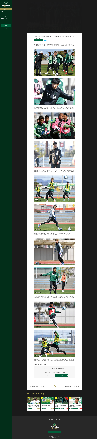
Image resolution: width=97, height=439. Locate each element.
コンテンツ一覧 (5, 9)
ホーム (3, 11)
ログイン (6, 28)
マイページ (4, 16)
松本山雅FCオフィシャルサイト (55, 431)
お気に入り (4, 13)
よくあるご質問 (5, 20)
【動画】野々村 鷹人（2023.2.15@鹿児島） (38, 386)
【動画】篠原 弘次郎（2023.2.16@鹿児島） (71, 386)
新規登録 (6, 25)
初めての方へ (4, 18)
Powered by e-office (54, 437)
